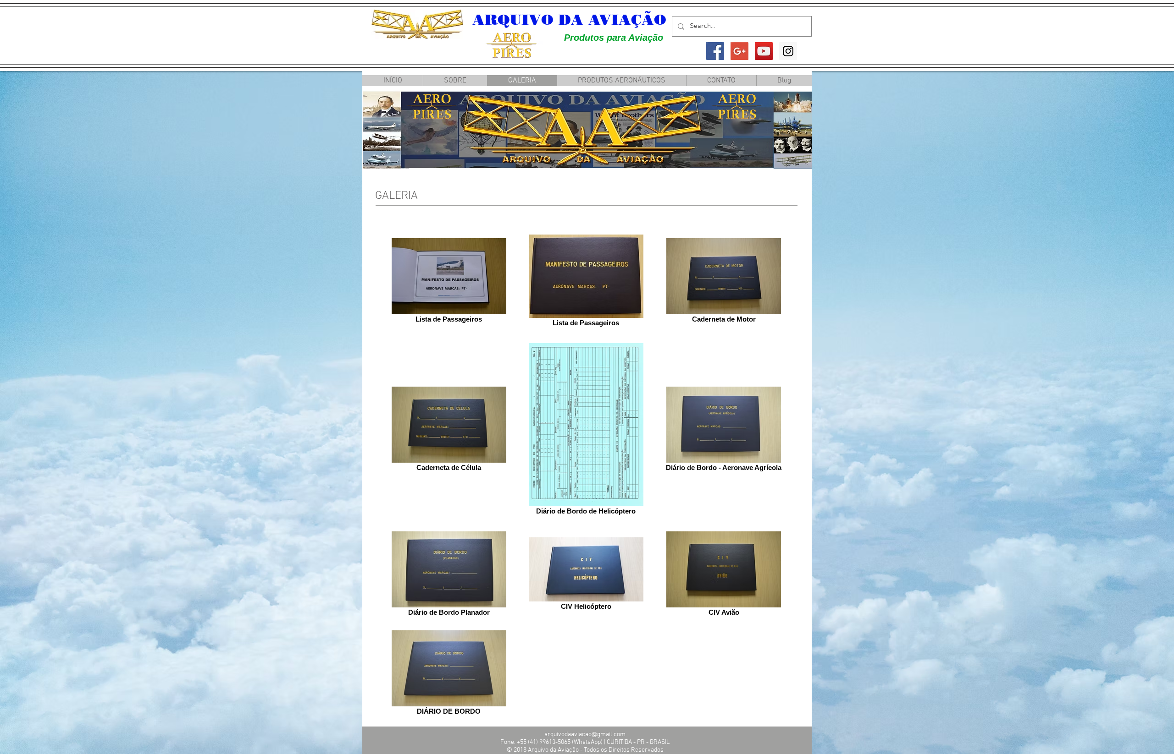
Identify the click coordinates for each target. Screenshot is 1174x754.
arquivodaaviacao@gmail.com (585, 734)
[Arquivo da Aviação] (715, 51)
